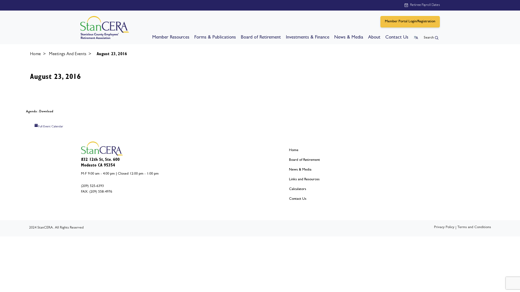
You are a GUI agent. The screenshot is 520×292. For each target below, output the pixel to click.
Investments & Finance (307, 37)
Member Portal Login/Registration (410, 22)
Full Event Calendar (50, 126)
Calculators (297, 189)
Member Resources (170, 37)
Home (35, 54)
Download (46, 111)
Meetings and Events (67, 54)
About (374, 37)
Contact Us (396, 37)
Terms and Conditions (474, 227)
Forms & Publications (215, 37)
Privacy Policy (444, 227)
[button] (431, 37)
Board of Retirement (261, 37)
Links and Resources (304, 179)
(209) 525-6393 (92, 186)
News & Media (348, 37)
